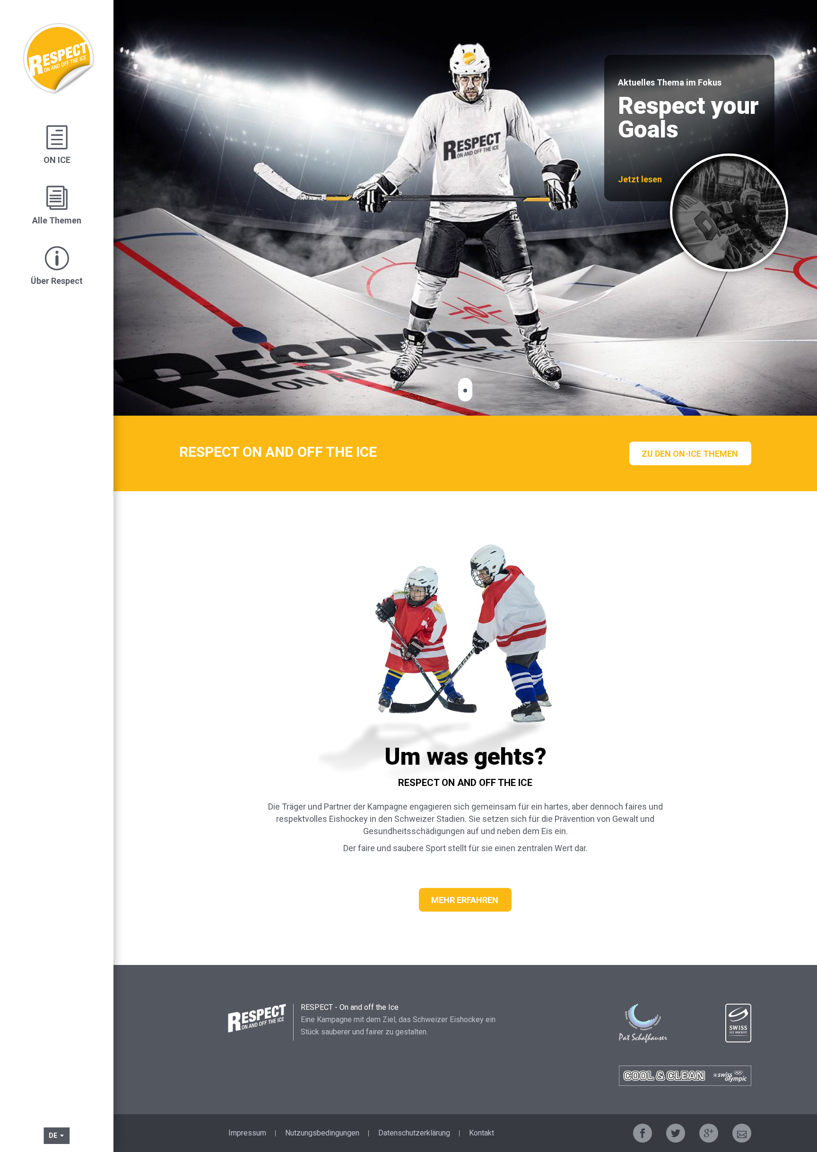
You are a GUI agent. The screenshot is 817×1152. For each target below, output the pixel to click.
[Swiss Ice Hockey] (738, 1023)
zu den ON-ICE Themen (690, 454)
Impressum (247, 1132)
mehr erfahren (464, 900)
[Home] (56, 51)
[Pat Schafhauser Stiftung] (643, 1023)
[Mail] (741, 1133)
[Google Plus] (708, 1133)
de (54, 1135)
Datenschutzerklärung (414, 1132)
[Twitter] (675, 1133)
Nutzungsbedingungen (322, 1132)
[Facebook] (642, 1133)
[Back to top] (788, 1085)
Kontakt (481, 1132)
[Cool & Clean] (685, 1076)
